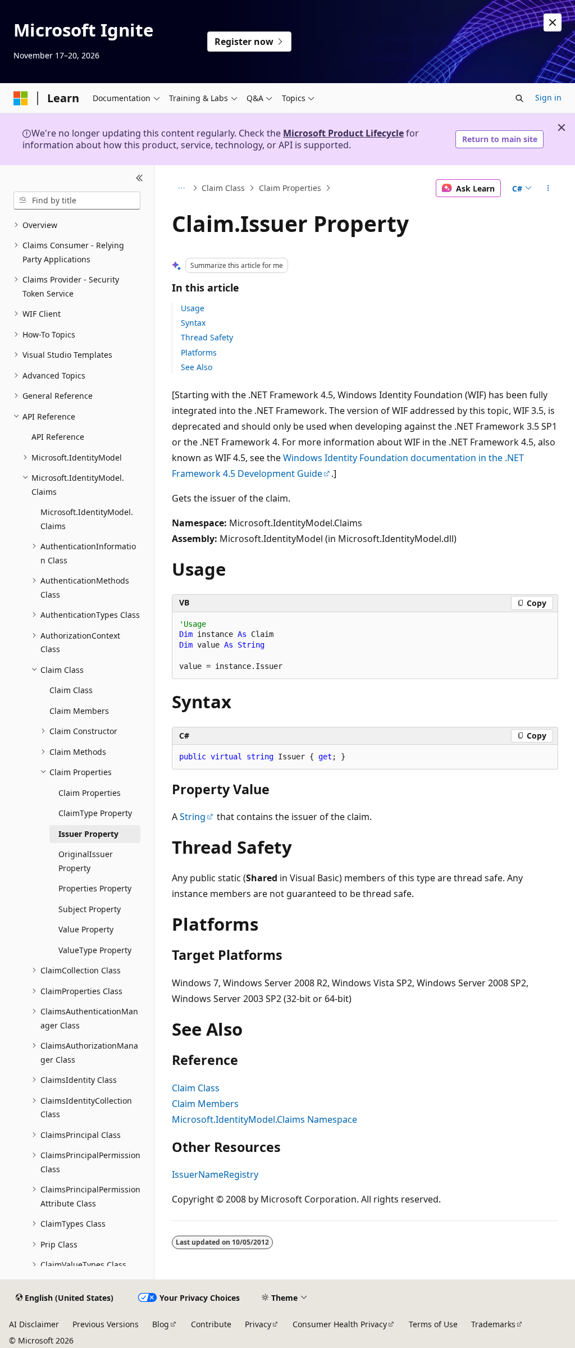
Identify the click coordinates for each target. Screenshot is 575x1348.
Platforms (199, 352)
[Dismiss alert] (553, 22)
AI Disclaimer (34, 1324)
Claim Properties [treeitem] (89, 792)
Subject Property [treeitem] (89, 909)
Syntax (193, 322)
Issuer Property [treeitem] (88, 833)
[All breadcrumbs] (181, 188)
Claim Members (205, 1103)
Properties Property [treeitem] (94, 888)
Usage (192, 308)
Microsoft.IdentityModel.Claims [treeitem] (86, 519)
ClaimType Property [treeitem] (95, 813)
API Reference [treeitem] (57, 436)
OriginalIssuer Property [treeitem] (85, 861)
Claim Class (223, 188)
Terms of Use (433, 1324)
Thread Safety (207, 337)
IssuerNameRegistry (215, 1174)
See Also (196, 367)
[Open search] (519, 98)
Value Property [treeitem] (85, 929)
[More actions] (548, 188)
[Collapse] (139, 179)
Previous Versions (105, 1324)
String (193, 816)
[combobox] (76, 201)
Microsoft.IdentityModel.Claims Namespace (264, 1119)
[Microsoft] (20, 98)
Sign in (548, 97)
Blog (160, 1324)
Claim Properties (290, 188)
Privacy (258, 1324)
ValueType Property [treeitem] (94, 950)
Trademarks (493, 1324)
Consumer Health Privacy (340, 1324)
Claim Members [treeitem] (79, 710)
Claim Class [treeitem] (71, 690)
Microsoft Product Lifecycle (343, 133)
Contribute (211, 1324)
